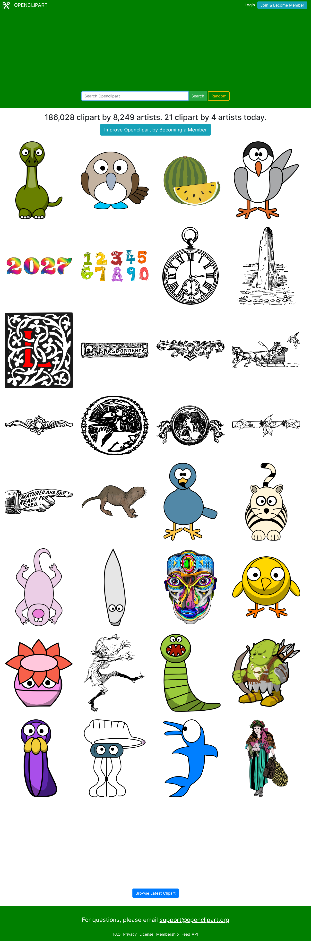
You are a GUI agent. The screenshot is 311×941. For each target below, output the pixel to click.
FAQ (117, 934)
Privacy (130, 934)
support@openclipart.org (194, 919)
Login (250, 4)
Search (197, 96)
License (146, 934)
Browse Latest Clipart (156, 893)
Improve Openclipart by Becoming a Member (155, 130)
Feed (185, 934)
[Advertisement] (155, 51)
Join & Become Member (282, 5)
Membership (167, 934)
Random (218, 96)
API (195, 934)
